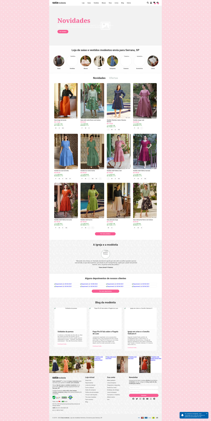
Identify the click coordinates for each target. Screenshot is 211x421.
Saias (89, 3)
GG (63, 128)
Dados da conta (111, 387)
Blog (122, 3)
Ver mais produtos (105, 234)
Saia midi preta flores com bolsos (143, 220)
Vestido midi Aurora (86, 220)
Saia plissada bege (112, 220)
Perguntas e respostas (113, 385)
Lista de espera (111, 383)
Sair (108, 399)
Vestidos (96, 3)
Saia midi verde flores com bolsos (91, 120)
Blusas (104, 3)
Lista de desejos (112, 392)
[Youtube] (147, 399)
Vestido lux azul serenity (61, 170)
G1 (70, 178)
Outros (129, 3)
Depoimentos (89, 383)
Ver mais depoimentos (105, 291)
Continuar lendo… (62, 344)
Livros (116, 3)
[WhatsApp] (150, 399)
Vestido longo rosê (138, 120)
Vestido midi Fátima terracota (63, 220)
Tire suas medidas (90, 397)
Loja (83, 3)
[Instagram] (140, 399)
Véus (110, 3)
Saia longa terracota (60, 120)
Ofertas (113, 78)
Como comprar (89, 387)
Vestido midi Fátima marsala (141, 170)
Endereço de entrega (113, 390)
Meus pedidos (111, 380)
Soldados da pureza (65, 332)
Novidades (99, 78)
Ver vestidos (62, 31)
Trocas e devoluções (91, 394)
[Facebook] (133, 399)
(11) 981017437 (58, 410)
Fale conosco (89, 399)
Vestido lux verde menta (88, 170)
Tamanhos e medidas (113, 394)
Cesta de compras (90, 390)
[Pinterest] (143, 399)
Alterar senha (111, 397)
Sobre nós (88, 380)
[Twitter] (136, 399)
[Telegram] (154, 399)
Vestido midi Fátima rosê (114, 170)
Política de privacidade (91, 392)
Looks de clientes (90, 385)
